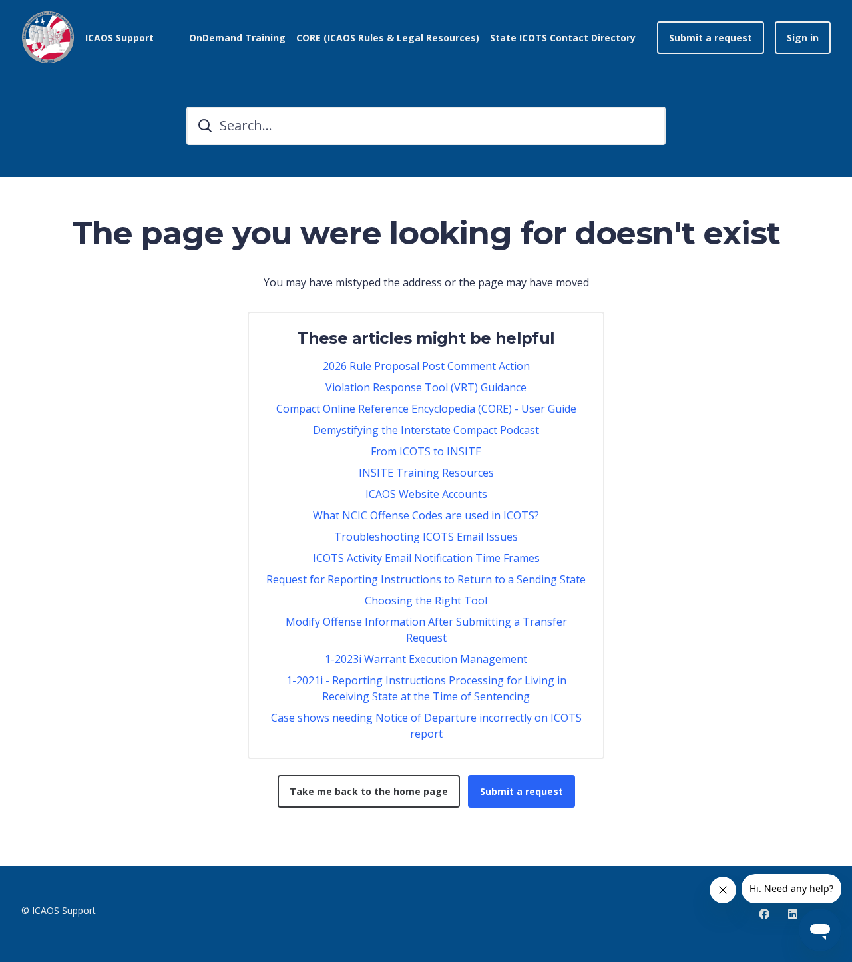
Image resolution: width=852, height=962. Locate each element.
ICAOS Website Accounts (426, 494)
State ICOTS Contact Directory (563, 37)
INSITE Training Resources (426, 472)
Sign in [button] (803, 37)
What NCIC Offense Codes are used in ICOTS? (426, 515)
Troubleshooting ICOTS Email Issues (426, 536)
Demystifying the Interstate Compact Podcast (426, 430)
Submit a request (710, 37)
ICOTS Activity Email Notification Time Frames (426, 558)
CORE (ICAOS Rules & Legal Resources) (387, 37)
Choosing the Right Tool (426, 600)
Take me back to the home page (369, 791)
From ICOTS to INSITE (426, 451)
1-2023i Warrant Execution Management (426, 659)
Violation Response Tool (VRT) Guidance (426, 387)
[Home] (48, 37)
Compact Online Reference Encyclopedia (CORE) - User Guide (426, 408)
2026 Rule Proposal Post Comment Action (426, 366)
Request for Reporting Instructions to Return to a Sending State (426, 579)
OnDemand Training (237, 37)
